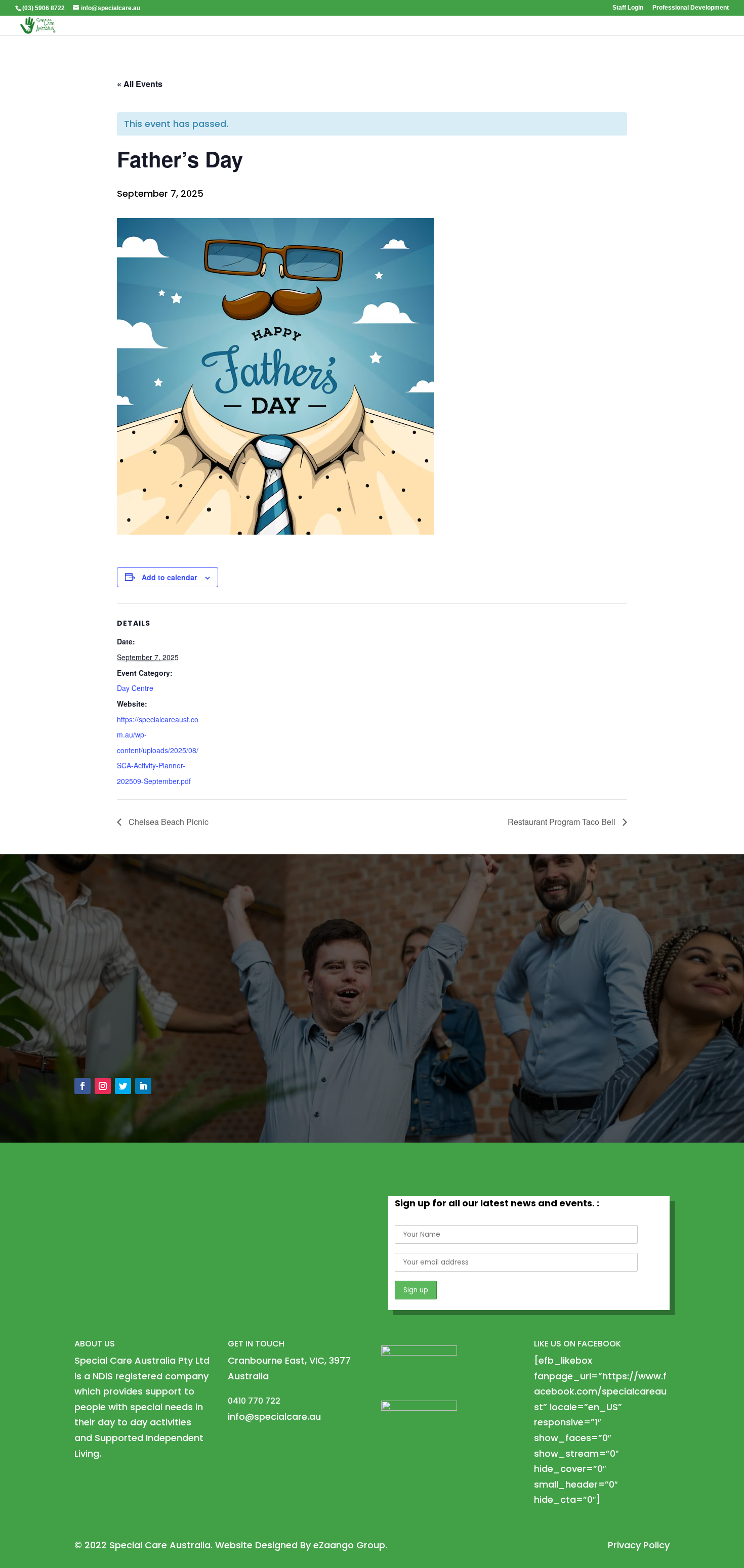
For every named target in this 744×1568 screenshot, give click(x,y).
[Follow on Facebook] (82, 1086)
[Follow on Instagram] (103, 1086)
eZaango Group (349, 1545)
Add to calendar (169, 577)
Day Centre (135, 688)
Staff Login (627, 8)
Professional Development (690, 8)
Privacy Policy (639, 1545)
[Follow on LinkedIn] (143, 1086)
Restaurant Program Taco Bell (562, 821)
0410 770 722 (115, 1044)
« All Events (139, 84)
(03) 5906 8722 (43, 8)
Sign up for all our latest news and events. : (497, 1203)
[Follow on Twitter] (123, 1086)
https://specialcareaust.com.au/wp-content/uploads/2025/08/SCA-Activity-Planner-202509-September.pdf (157, 750)
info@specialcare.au (132, 1022)
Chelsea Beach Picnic (168, 821)
